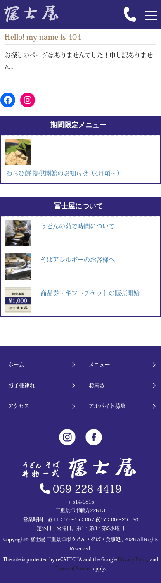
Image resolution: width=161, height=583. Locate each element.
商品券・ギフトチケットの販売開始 (90, 293)
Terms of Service (73, 568)
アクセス (18, 406)
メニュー (99, 364)
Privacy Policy (133, 559)
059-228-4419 (85, 488)
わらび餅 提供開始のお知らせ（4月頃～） (64, 173)
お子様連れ (21, 385)
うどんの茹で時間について (77, 226)
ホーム (16, 364)
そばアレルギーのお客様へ (77, 260)
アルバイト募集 (107, 406)
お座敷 (97, 385)
